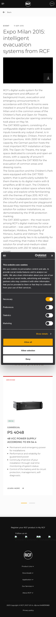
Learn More (13, 488)
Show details (42, 334)
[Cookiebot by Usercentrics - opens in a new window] (35, 255)
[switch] (49, 307)
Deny (28, 359)
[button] (24, 503)
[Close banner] (52, 256)
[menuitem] (28, 610)
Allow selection (28, 350)
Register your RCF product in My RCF (28, 527)
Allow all (28, 342)
